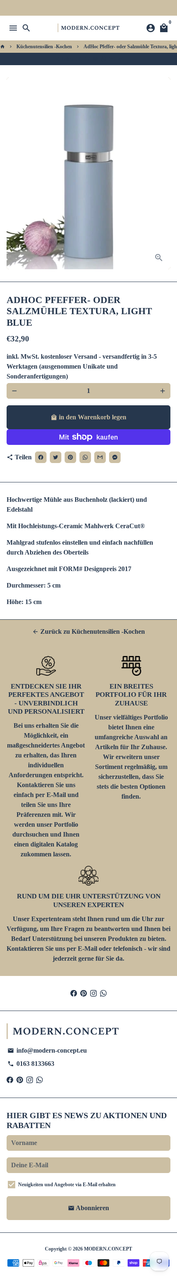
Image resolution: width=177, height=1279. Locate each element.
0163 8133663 (30, 1063)
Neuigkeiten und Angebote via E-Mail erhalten (67, 1184)
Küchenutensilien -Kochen (44, 46)
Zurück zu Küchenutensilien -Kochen (88, 631)
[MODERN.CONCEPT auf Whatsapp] (103, 993)
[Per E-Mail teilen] (111, 59)
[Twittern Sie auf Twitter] (87, 59)
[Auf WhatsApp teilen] (103, 59)
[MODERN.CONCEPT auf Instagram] (93, 993)
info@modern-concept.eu (47, 1050)
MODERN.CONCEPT (108, 1249)
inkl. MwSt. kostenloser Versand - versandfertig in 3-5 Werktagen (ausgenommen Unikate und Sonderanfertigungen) (82, 366)
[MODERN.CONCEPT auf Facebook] (73, 993)
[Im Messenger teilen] (120, 59)
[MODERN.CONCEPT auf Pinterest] (83, 993)
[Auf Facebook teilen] (79, 59)
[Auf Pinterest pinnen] (95, 59)
